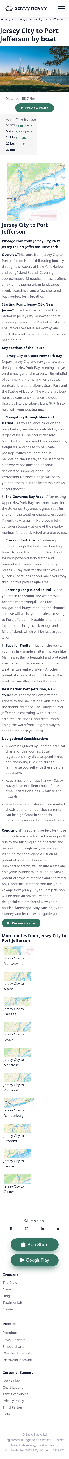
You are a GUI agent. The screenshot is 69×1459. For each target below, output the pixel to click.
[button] (61, 8)
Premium (10, 1332)
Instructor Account (17, 1360)
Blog (6, 1296)
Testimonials (13, 1302)
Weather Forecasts (17, 1353)
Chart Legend (13, 1387)
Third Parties (13, 1407)
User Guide (11, 1381)
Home (4, 19)
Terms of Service (15, 1394)
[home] (31, 8)
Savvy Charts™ (14, 1340)
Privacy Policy (13, 1401)
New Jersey (18, 19)
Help (6, 1414)
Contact (9, 1309)
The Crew (10, 1283)
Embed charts (13, 1346)
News (7, 1289)
